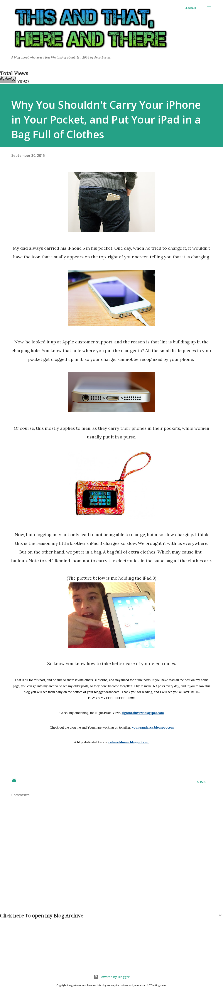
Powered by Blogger (114, 977)
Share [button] (201, 782)
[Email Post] (14, 782)
